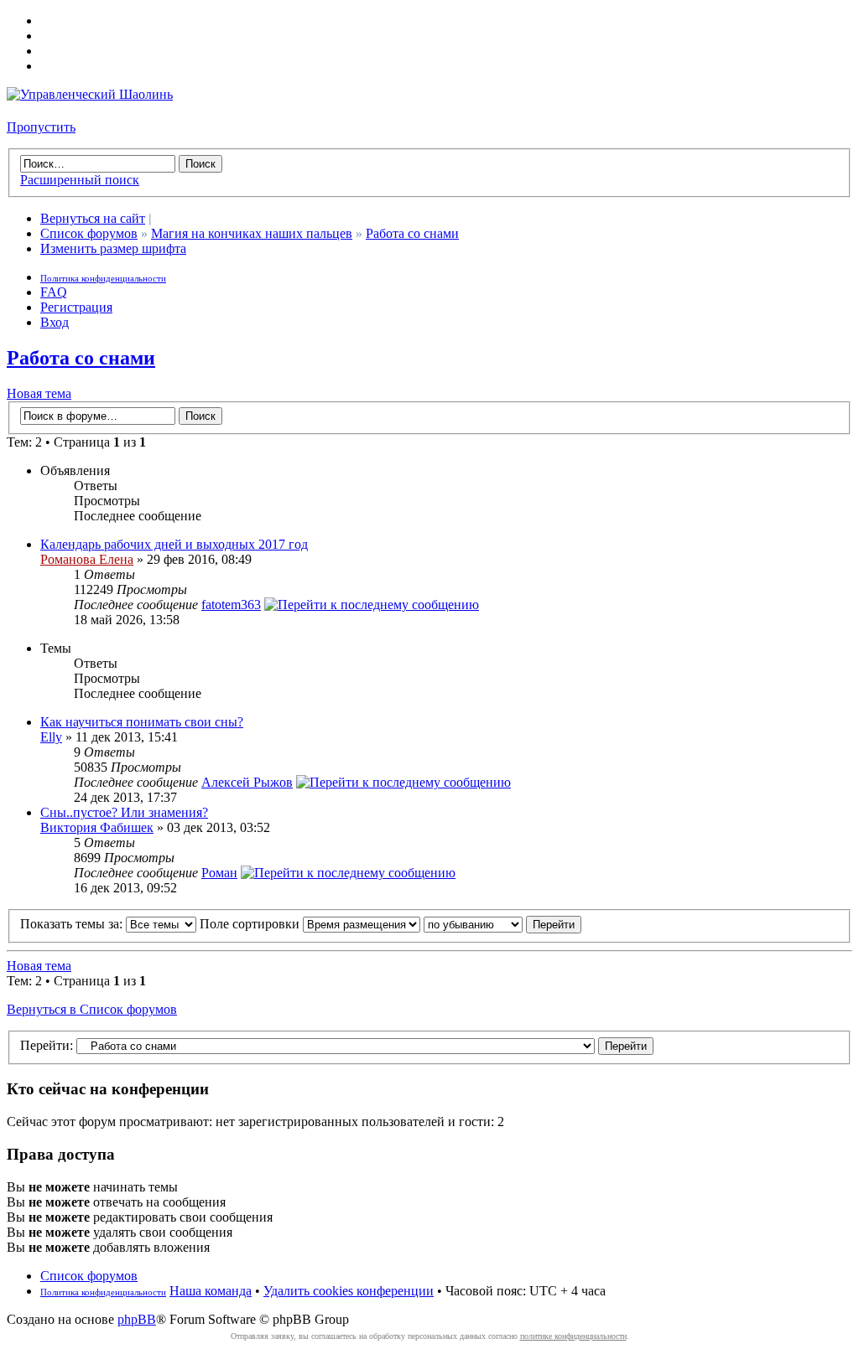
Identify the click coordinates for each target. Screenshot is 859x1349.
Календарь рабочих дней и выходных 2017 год (174, 544)
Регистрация (76, 307)
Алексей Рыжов (247, 782)
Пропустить (41, 127)
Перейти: (46, 1045)
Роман (219, 873)
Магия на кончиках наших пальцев (251, 233)
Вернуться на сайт (92, 218)
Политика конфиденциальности (103, 278)
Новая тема (39, 393)
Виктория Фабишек (97, 827)
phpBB (136, 1319)
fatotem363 (231, 604)
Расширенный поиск (79, 180)
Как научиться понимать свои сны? (141, 722)
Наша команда (210, 1291)
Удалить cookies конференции (348, 1291)
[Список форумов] (90, 94)
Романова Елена (86, 559)
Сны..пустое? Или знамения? (124, 812)
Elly (51, 737)
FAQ (53, 292)
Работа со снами (412, 233)
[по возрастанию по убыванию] (502, 924)
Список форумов (89, 233)
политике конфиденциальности (573, 1336)
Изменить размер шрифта (113, 248)
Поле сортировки (251, 924)
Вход (54, 322)
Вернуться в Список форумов (92, 1009)
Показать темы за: (73, 924)
